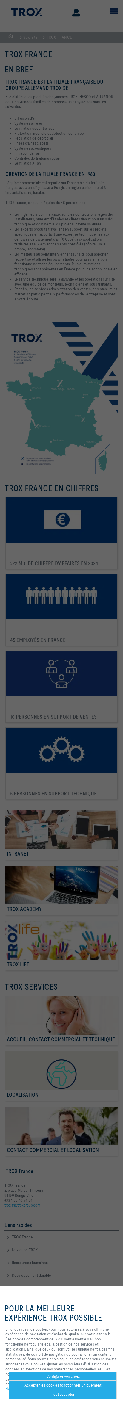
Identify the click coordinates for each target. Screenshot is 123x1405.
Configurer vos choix (63, 1376)
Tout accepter (63, 1394)
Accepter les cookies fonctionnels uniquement (62, 1385)
